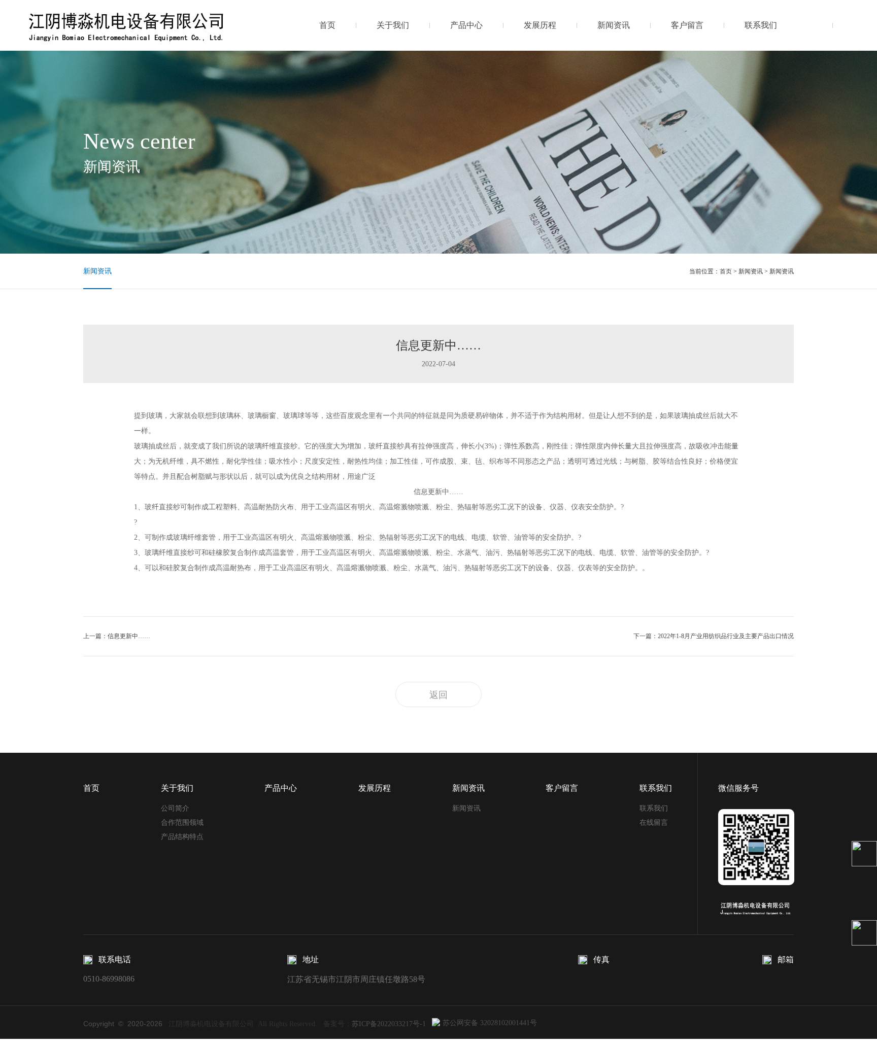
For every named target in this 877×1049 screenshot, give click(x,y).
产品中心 (466, 25)
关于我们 (393, 25)
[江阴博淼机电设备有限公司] (127, 24)
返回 (438, 695)
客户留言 (687, 25)
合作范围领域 (182, 822)
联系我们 (761, 25)
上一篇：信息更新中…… (116, 636)
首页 (327, 25)
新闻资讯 (613, 25)
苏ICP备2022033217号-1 (389, 1024)
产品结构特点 (182, 837)
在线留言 (653, 822)
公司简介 (175, 808)
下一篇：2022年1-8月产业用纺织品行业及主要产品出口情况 (713, 636)
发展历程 (540, 25)
